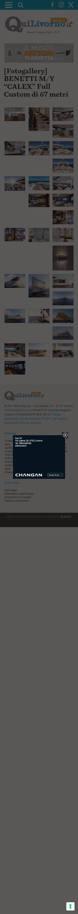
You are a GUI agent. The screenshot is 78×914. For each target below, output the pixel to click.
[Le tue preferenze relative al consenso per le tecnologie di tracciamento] (70, 906)
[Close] (65, 435)
